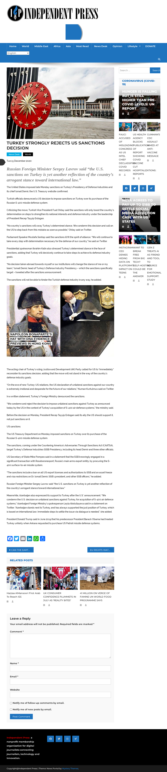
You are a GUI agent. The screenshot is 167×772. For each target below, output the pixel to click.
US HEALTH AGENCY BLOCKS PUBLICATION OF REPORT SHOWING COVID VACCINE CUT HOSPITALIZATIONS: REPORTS (139, 154)
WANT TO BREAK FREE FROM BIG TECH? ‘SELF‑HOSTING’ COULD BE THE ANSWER (139, 262)
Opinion (117, 46)
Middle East (41, 46)
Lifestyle (132, 46)
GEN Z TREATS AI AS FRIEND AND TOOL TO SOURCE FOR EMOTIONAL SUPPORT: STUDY (153, 263)
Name (14, 663)
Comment (17, 631)
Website (15, 689)
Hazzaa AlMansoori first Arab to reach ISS (23, 595)
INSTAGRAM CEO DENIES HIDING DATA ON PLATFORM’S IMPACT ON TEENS (125, 260)
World (25, 46)
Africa (57, 46)
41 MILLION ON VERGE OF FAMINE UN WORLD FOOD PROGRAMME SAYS (95, 597)
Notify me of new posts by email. (32, 709)
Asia (68, 46)
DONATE (150, 46)
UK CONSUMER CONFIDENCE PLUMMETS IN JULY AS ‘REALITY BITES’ (59, 597)
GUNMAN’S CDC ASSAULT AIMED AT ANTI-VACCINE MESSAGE (153, 145)
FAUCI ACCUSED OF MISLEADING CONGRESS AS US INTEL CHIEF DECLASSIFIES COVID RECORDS (125, 152)
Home (12, 46)
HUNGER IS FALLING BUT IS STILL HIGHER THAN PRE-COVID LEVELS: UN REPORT (139, 100)
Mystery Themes (70, 768)
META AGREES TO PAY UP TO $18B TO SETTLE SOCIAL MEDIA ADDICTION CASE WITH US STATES (139, 210)
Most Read (82, 46)
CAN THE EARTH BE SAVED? (22, 550)
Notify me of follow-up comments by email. (38, 702)
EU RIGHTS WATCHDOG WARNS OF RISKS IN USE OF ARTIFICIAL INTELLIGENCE (102, 550)
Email (14, 676)
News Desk (100, 46)
